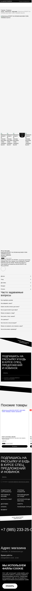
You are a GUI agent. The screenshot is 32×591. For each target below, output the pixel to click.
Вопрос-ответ (6, 499)
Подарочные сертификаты (6, 491)
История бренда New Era (23, 500)
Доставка (4, 504)
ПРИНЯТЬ (10, 586)
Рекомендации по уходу (23, 495)
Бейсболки (8, 11)
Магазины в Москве (5, 495)
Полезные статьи (24, 507)
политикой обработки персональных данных (11, 378)
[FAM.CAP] (8, 5)
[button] (3, 268)
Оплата (3, 507)
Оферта (20, 504)
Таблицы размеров (21, 491)
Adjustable (14, 11)
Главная (3, 10)
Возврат (4, 510)
